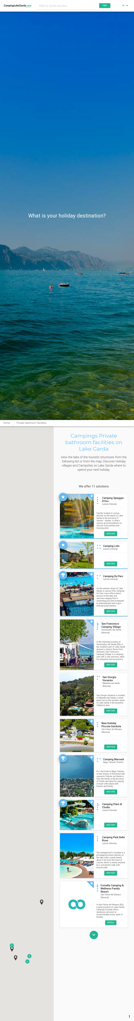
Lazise (109, 504)
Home (6, 422)
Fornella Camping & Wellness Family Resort (112, 888)
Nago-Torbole (113, 762)
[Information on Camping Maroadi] (77, 776)
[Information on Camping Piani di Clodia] (77, 815)
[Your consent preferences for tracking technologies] (129, 1016)
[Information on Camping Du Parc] (77, 594)
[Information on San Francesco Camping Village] (77, 645)
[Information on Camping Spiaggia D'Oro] (77, 516)
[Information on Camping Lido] (77, 555)
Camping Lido (111, 546)
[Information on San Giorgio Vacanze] (77, 694)
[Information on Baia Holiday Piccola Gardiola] (77, 735)
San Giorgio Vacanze (109, 679)
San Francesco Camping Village (111, 625)
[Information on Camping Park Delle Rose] (77, 855)
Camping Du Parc (113, 576)
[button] (41, 902)
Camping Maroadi (113, 759)
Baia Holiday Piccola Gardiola (111, 725)
